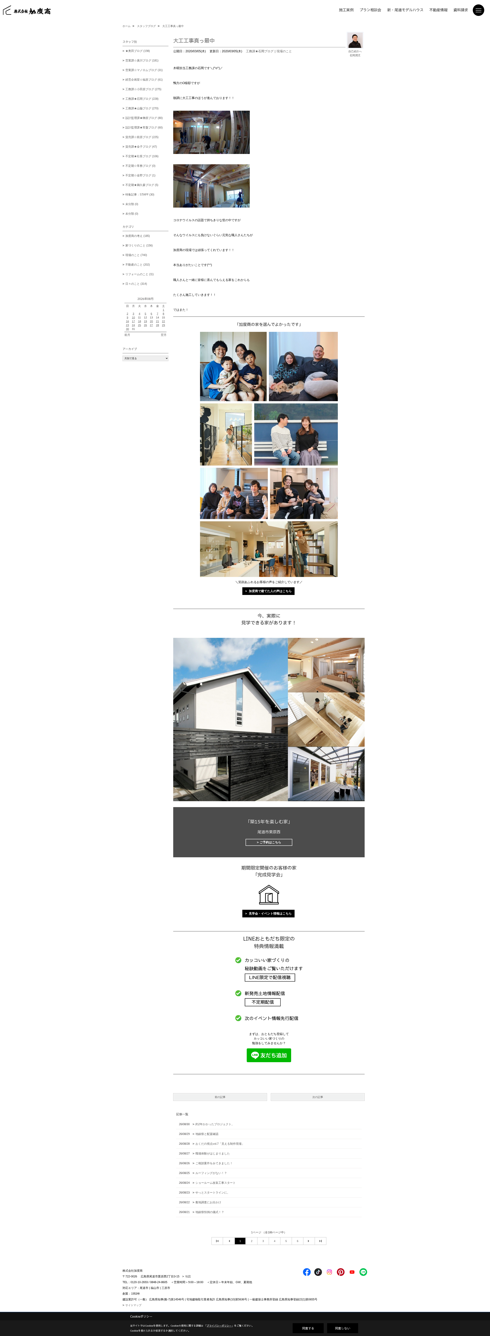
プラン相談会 (370, 10)
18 (139, 321)
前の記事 (220, 1097)
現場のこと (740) (136, 255)
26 (145, 325)
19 (145, 321)
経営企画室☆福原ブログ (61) (144, 79)
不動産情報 (438, 10)
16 (127, 321)
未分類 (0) (131, 204)
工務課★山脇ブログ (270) (141, 108)
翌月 (164, 334)
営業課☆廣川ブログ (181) (141, 60)
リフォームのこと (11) (139, 274)
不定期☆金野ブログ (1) (140, 175)
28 (157, 325)
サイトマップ (133, 1305)
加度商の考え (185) (137, 235)
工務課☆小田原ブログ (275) (143, 89)
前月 (127, 334)
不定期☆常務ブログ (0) (140, 165)
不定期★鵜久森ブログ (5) (141, 185)
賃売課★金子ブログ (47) (141, 146)
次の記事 (317, 1097)
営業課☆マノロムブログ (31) (144, 70)
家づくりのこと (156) (139, 245)
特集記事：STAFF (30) (139, 194)
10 (133, 317)
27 (151, 325)
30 (127, 329)
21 (157, 321)
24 (133, 325)
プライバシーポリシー (219, 1325)
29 (163, 325)
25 (139, 325)
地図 (188, 1276)
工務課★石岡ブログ (260, 51)
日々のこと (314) (136, 283)
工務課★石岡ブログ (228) (141, 98)
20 (151, 321)
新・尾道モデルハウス (405, 10)
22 (163, 321)
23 (127, 325)
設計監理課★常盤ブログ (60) (144, 127)
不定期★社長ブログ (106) (141, 156)
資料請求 (460, 10)
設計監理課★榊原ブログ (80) (144, 117)
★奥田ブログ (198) (137, 50)
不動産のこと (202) (137, 264)
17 (133, 321)
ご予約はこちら (270, 842)
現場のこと (284, 51)
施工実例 (346, 10)
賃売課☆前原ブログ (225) (141, 137)
